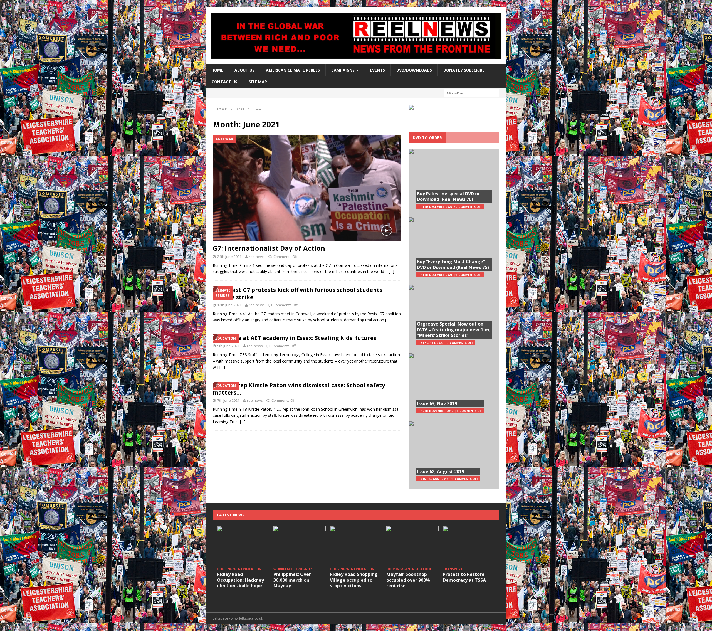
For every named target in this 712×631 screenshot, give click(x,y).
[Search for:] (471, 92)
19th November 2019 (437, 411)
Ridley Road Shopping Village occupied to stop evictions (354, 580)
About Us (244, 70)
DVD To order (427, 137)
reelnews (257, 256)
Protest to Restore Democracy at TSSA (464, 577)
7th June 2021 (228, 400)
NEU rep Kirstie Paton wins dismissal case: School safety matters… (299, 388)
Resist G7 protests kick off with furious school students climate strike (297, 293)
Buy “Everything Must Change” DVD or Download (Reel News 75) (453, 264)
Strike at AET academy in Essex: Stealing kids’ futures (300, 338)
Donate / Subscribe (463, 70)
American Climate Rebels (293, 70)
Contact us (224, 81)
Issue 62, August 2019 (440, 472)
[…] (391, 271)
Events (377, 70)
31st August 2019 (434, 479)
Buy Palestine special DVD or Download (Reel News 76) (448, 197)
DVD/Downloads (414, 70)
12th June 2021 (229, 304)
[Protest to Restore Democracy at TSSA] (469, 545)
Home (217, 70)
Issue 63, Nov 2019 (437, 403)
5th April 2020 (432, 343)
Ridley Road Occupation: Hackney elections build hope (240, 580)
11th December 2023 (436, 207)
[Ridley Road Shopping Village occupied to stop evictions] (356, 545)
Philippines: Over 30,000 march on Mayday (292, 580)
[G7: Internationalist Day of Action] (307, 188)
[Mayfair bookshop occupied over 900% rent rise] (412, 545)
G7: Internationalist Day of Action (269, 248)
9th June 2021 (228, 345)
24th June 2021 (229, 256)
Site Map (258, 81)
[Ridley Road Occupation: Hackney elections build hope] (243, 545)
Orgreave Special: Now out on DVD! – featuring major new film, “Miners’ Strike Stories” (454, 330)
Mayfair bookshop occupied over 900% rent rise (408, 580)
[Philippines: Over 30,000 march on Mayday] (299, 545)
